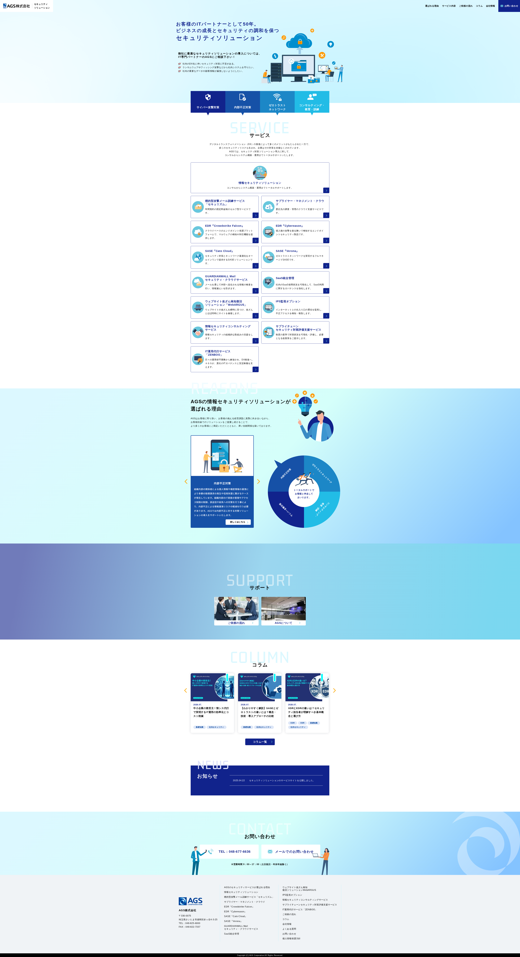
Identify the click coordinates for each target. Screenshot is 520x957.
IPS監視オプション (292, 875)
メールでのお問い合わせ (294, 831)
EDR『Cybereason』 (235, 891)
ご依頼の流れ (466, 6)
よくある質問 (289, 909)
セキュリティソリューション (42, 6)
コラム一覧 (260, 721)
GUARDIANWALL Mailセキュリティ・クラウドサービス (241, 907)
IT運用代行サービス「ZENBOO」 (299, 889)
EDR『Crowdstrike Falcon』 (239, 886)
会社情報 (490, 6)
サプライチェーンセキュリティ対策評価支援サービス (309, 884)
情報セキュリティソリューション (241, 872)
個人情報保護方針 (291, 918)
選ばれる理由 (432, 6)
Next (334, 670)
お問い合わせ (511, 6)
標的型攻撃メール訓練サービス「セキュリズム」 (249, 877)
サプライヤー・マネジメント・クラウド (244, 881)
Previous (185, 670)
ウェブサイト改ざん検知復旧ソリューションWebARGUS (299, 868)
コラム (479, 6)
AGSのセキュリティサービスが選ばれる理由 (247, 867)
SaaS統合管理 (231, 913)
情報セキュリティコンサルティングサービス (305, 879)
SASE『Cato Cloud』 (235, 896)
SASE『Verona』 (233, 901)
